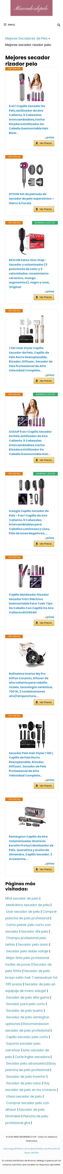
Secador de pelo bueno (24, 1010)
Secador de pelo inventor (26, 1076)
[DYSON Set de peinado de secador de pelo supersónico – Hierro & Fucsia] (31, 175)
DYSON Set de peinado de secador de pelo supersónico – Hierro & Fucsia (31, 198)
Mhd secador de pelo (21, 898)
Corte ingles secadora (32, 1057)
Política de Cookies (25, 1148)
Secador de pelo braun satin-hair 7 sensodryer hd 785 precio (31, 977)
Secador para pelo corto (25, 1004)
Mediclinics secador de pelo (28, 905)
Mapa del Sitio (31, 1152)
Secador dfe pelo (34, 931)
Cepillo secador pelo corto (27, 1037)
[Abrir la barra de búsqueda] (59, 25)
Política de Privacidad (48, 1148)
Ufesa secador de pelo (24, 1096)
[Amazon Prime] (49, 138)
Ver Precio (46, 143)
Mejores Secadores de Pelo (26, 38)
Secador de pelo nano (23, 1083)
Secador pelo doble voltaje (27, 951)
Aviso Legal (9, 1148)
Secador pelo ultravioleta (26, 1063)
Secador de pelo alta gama (27, 997)
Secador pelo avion (33, 944)
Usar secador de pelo (23, 911)
